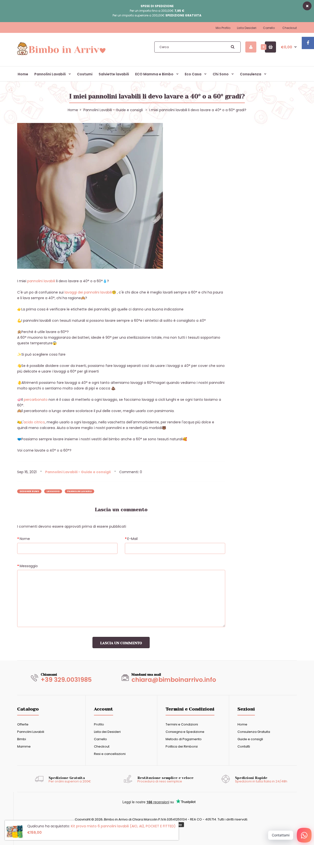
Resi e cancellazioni (110, 753)
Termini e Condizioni (182, 724)
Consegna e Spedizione (185, 731)
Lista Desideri (246, 28)
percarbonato (36, 399)
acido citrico (34, 422)
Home (242, 724)
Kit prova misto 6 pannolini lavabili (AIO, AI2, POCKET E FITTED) (123, 826)
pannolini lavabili (41, 281)
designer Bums (29, 491)
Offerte (22, 724)
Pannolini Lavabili (30, 731)
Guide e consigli (250, 739)
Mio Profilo (223, 28)
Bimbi (21, 739)
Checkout (289, 28)
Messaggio (29, 565)
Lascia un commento (121, 643)
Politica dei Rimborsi (182, 746)
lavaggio (53, 491)
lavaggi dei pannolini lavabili (88, 292)
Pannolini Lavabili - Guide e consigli (113, 109)
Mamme (24, 746)
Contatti (243, 746)
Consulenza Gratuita (253, 731)
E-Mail (132, 538)
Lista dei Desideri (107, 731)
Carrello (269, 28)
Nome (25, 538)
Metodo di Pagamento (184, 739)
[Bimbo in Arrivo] (61, 54)
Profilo (99, 724)
